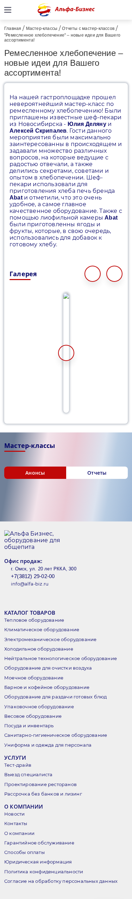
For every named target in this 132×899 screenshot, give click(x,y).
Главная (12, 28)
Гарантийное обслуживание (39, 843)
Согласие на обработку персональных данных (61, 881)
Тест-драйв (17, 765)
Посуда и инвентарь (29, 725)
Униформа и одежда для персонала (48, 745)
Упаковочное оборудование (39, 706)
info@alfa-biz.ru (30, 584)
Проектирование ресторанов (40, 784)
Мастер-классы (42, 28)
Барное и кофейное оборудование (46, 687)
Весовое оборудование (33, 716)
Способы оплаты (24, 852)
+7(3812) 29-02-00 (33, 576)
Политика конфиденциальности (43, 871)
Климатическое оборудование (41, 629)
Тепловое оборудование (34, 620)
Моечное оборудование (33, 677)
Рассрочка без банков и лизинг (43, 794)
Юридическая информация (38, 862)
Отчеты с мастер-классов (88, 28)
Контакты (15, 823)
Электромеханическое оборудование (50, 639)
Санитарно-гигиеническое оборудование (55, 735)
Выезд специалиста (28, 774)
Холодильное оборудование (38, 649)
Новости (14, 814)
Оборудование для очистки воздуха (48, 668)
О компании (19, 833)
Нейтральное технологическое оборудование (60, 658)
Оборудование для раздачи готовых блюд (55, 696)
